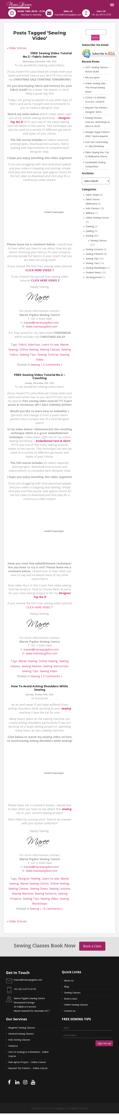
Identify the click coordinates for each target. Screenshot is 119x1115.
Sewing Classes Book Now (44, 945)
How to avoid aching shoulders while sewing (39, 688)
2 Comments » (52, 364)
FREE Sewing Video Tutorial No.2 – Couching (39, 376)
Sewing (35, 364)
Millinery (90, 212)
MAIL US (68, 11)
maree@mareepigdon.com (41, 322)
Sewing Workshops (96, 267)
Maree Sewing (28, 661)
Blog (67, 986)
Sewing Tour (92, 263)
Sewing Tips (28, 354)
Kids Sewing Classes (19, 1039)
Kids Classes (92, 208)
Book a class (71, 998)
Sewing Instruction (55, 666)
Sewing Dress (39, 888)
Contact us (70, 1010)
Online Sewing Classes (76, 1004)
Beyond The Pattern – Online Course (28, 1068)
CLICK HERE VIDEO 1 (39, 270)
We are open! (92, 77)
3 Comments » (52, 676)
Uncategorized (93, 277)
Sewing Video (48, 671)
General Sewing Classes (21, 1033)
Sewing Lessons (59, 888)
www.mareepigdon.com (41, 326)
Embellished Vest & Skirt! (52, 441)
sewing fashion (32, 666)
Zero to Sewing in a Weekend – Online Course (28, 1054)
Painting (90, 226)
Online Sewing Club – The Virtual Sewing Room (96, 87)
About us (69, 980)
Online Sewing (28, 349)
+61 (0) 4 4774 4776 (25, 988)
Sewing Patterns (46, 893)
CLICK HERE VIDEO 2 (45, 280)
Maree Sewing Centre (34, 883)
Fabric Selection (29, 344)
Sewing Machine (22, 893)
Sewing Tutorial (47, 354)
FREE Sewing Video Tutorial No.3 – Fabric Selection (47, 55)
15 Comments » (52, 908)
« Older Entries (17, 48)
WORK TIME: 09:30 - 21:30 (31, 11)
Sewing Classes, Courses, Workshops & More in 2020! (97, 122)
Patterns (13, 1045)
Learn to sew (50, 344)
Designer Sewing (29, 878)
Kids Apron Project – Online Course (27, 1062)
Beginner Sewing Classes (22, 1027)
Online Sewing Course (97, 217)
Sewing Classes (50, 349)
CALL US (101, 11)
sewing (66, 708)
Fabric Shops (92, 194)
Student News (93, 272)
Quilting (90, 230)
